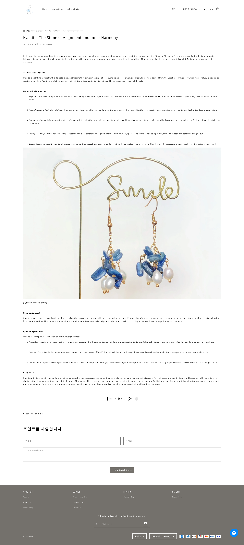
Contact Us (77, 507)
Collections (57, 9)
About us (26, 497)
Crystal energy (37, 31)
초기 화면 (27, 31)
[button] (205, 9)
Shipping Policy (128, 497)
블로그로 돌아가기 (34, 413)
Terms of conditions (80, 497)
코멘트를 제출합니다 (122, 470)
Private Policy (28, 507)
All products (73, 9)
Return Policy (177, 497)
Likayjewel (30, 536)
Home (45, 9)
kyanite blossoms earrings (36, 302)
